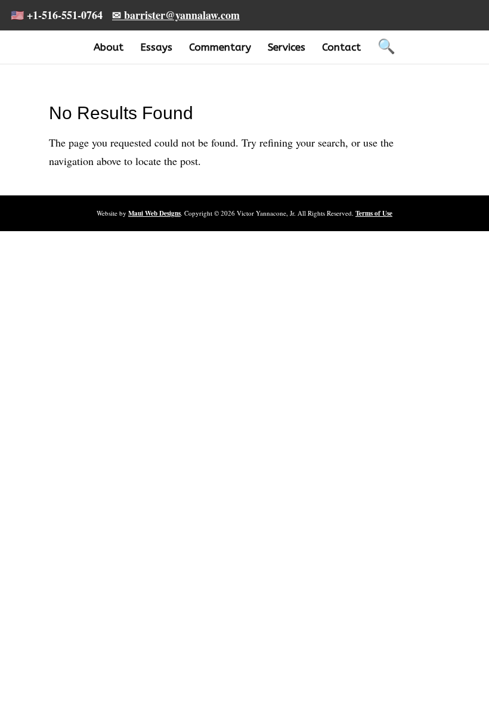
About (108, 47)
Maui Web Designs (154, 213)
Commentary (220, 47)
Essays (156, 47)
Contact (341, 47)
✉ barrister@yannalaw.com (176, 15)
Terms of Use (373, 213)
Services (286, 47)
